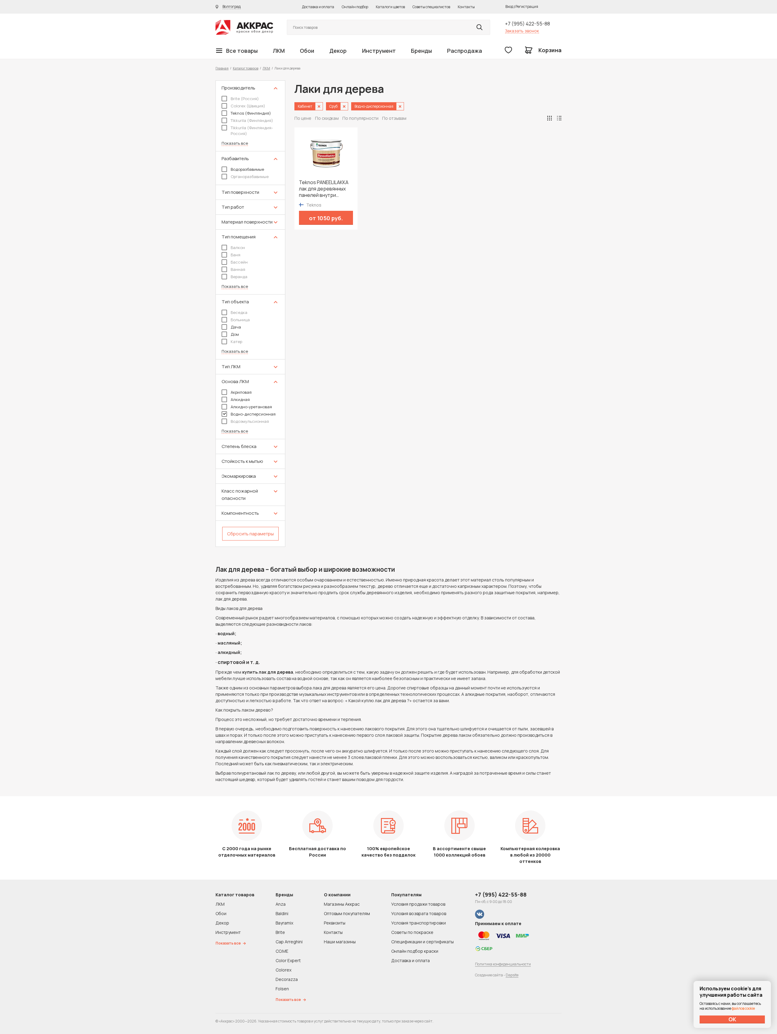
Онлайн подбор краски (414, 951)
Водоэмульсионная (250, 421)
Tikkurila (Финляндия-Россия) (252, 130)
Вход (509, 6)
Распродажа (464, 50)
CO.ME (282, 951)
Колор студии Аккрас (244, 27)
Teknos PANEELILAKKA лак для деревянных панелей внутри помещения (323, 188)
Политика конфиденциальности (503, 964)
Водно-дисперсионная (253, 414)
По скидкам (327, 118)
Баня (235, 255)
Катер (236, 341)
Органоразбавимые (250, 176)
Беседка (239, 312)
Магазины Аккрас (342, 904)
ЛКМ (279, 50)
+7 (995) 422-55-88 (527, 23)
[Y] (479, 27)
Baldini (282, 913)
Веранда (239, 276)
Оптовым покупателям (347, 913)
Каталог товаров (245, 68)
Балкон (238, 247)
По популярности (360, 118)
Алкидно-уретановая (251, 406)
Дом (235, 334)
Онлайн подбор (355, 6)
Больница (240, 319)
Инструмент (379, 50)
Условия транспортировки (418, 923)
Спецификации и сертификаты (422, 942)
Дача (236, 327)
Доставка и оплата (318, 6)
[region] (250, 314)
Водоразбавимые (247, 169)
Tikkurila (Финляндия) (252, 120)
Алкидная (240, 399)
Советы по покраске (412, 932)
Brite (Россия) (245, 98)
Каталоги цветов (390, 6)
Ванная (238, 269)
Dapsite (512, 975)
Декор (338, 50)
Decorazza (287, 979)
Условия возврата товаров (418, 913)
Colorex (283, 970)
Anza (281, 904)
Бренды (421, 50)
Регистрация (526, 6)
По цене (302, 118)
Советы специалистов (431, 6)
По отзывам (394, 118)
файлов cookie (743, 1008)
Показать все (235, 143)
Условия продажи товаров (418, 904)
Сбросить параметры (250, 533)
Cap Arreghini (289, 942)
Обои (307, 50)
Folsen (282, 989)
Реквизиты (334, 923)
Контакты (466, 6)
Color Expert (288, 960)
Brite (280, 932)
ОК (732, 1019)
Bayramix (284, 923)
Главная (222, 68)
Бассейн (239, 262)
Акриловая (241, 392)
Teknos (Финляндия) (251, 113)
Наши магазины (340, 942)
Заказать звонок (522, 31)
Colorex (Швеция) (248, 106)
